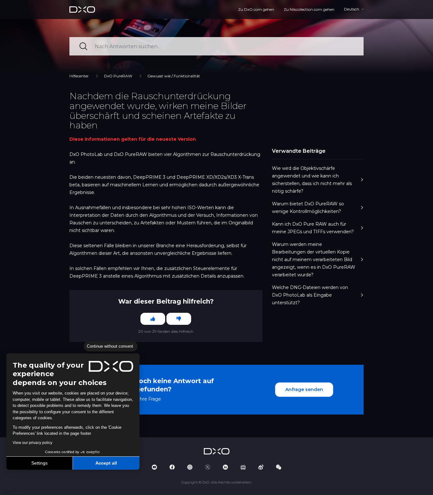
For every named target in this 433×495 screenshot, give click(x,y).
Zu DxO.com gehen (256, 9)
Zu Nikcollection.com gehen (309, 9)
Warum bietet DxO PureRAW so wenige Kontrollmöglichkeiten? (308, 207)
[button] (9, 488)
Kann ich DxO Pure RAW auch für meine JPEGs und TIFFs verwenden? (313, 228)
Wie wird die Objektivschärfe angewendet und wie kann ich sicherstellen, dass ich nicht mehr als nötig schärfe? (312, 179)
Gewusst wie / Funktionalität (173, 76)
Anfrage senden (304, 389)
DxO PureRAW (118, 76)
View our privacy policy (32, 442)
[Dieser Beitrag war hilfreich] (152, 319)
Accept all (106, 463)
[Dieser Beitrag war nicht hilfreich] (178, 319)
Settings (39, 463)
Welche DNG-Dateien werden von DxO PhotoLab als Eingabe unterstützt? (310, 295)
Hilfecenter (79, 76)
